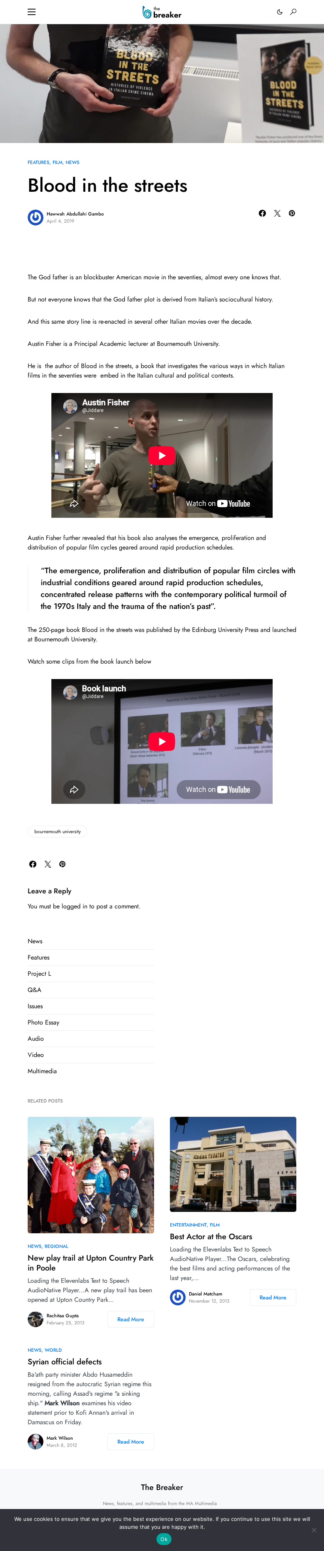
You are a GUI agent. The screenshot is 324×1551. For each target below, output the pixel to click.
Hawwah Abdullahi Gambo (75, 213)
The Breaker (162, 1487)
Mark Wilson (60, 1438)
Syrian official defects (65, 1362)
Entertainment (188, 1225)
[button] (32, 12)
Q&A (34, 989)
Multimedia (42, 1071)
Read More (130, 1319)
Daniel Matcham (205, 1293)
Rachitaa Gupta (63, 1315)
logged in (74, 906)
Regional (56, 1246)
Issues (35, 1006)
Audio (36, 1038)
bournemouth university (57, 831)
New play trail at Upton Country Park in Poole (91, 1263)
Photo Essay (43, 1022)
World (53, 1350)
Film (57, 162)
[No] (314, 1530)
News (72, 162)
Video (36, 1054)
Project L (39, 973)
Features (38, 162)
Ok (164, 1539)
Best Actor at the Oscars (211, 1237)
